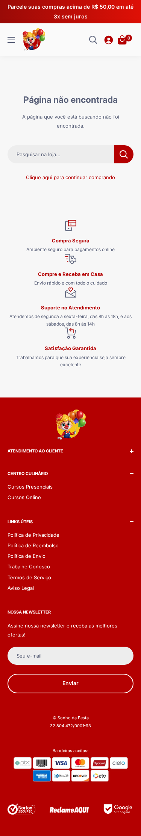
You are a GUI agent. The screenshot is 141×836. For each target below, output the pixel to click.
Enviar (70, 683)
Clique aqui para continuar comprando (70, 177)
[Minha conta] (108, 40)
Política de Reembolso (33, 545)
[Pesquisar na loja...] (123, 154)
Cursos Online (24, 497)
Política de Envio (26, 556)
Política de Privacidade (33, 535)
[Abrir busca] (93, 40)
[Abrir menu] (11, 40)
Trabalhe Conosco (29, 566)
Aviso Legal (21, 588)
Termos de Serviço (29, 577)
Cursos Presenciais (30, 487)
